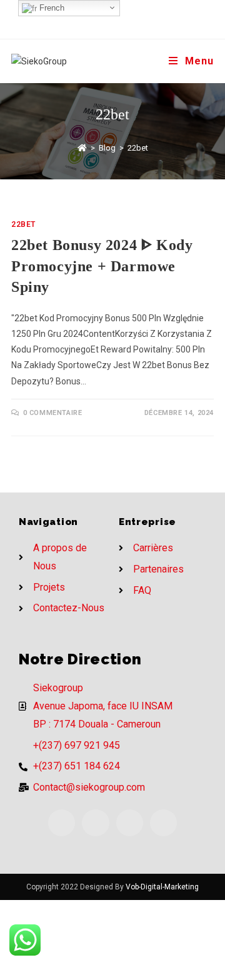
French (50, 7)
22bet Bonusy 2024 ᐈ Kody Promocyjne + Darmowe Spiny (101, 266)
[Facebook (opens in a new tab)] (107, 17)
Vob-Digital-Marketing (162, 886)
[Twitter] (61, 822)
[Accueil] (82, 147)
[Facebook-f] (95, 822)
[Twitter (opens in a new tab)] (89, 17)
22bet (23, 224)
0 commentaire (52, 413)
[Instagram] (129, 822)
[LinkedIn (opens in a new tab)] (139, 17)
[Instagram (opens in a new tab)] (124, 17)
